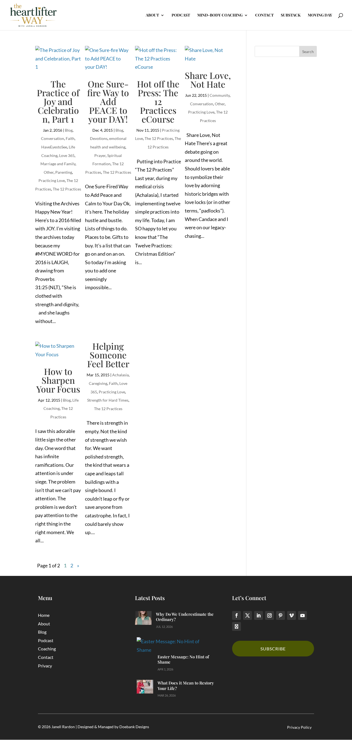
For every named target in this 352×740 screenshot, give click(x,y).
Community (220, 95)
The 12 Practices (67, 189)
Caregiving (98, 383)
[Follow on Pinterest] (280, 615)
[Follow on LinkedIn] (258, 615)
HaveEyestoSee (54, 147)
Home (44, 615)
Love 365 (67, 155)
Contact (45, 657)
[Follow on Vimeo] (291, 615)
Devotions (99, 138)
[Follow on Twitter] (247, 615)
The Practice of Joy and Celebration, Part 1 (58, 101)
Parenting (63, 172)
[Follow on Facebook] (236, 615)
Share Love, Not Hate (208, 79)
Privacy (45, 665)
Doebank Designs (134, 726)
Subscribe (273, 648)
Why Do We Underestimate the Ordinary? (185, 616)
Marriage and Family (57, 163)
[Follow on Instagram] (269, 615)
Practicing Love (51, 180)
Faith (70, 138)
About (44, 623)
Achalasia (120, 374)
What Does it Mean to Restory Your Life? (186, 685)
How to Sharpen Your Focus (58, 380)
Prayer (100, 155)
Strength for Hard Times (107, 400)
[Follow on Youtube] (302, 615)
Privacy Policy (299, 727)
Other (49, 172)
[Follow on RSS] (236, 626)
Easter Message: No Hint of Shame (183, 659)
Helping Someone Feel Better (108, 354)
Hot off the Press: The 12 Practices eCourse (158, 101)
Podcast (45, 640)
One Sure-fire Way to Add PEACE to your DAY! (108, 101)
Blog (69, 130)
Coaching (47, 648)
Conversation (52, 138)
